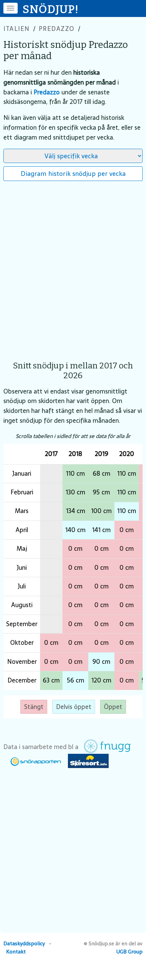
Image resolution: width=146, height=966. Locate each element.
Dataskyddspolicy (24, 943)
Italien (16, 29)
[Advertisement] (73, 268)
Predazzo (57, 29)
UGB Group (129, 951)
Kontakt (16, 951)
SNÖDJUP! (51, 9)
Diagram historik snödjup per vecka (73, 173)
